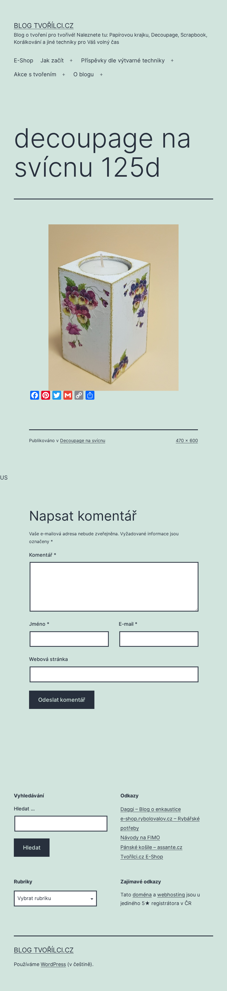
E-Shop (23, 60)
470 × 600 (187, 440)
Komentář (42, 555)
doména (142, 895)
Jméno (39, 624)
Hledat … (24, 809)
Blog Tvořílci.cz (44, 26)
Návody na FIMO (140, 837)
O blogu (83, 74)
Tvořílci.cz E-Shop (141, 857)
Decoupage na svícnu (82, 440)
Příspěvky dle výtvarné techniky (123, 60)
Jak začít (52, 60)
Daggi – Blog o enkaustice (150, 809)
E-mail (128, 624)
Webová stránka (48, 659)
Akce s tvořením (35, 74)
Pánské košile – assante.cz (151, 847)
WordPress (53, 964)
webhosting (171, 895)
